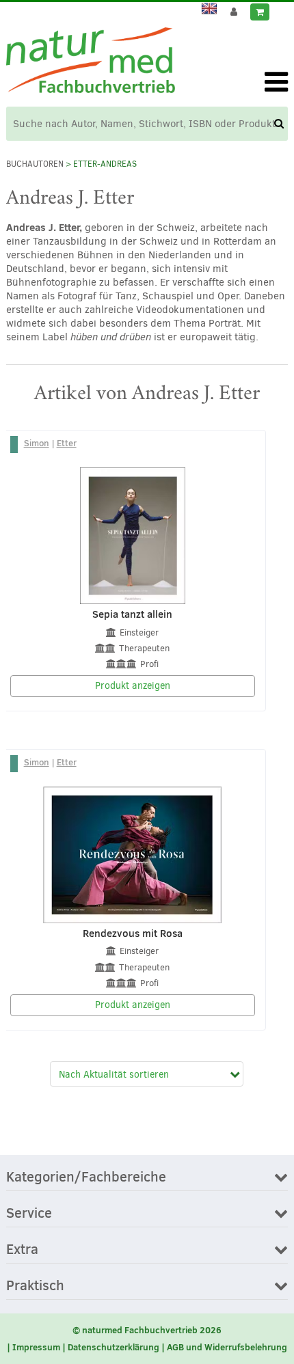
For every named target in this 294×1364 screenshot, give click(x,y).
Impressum (36, 1347)
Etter (67, 443)
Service (29, 1214)
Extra (22, 1250)
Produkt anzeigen (132, 685)
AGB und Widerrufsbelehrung (227, 1347)
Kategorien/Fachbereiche (86, 1177)
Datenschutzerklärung (113, 1347)
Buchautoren (35, 164)
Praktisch (35, 1286)
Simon (36, 443)
